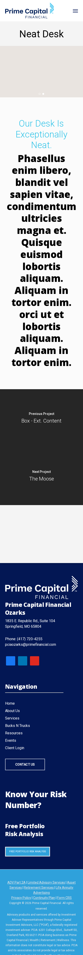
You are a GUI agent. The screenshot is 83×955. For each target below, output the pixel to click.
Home (10, 703)
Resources (14, 733)
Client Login (14, 748)
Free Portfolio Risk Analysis (27, 851)
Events (10, 740)
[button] (75, 10)
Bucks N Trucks (17, 725)
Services (12, 718)
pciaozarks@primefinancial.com (30, 644)
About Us (12, 711)
